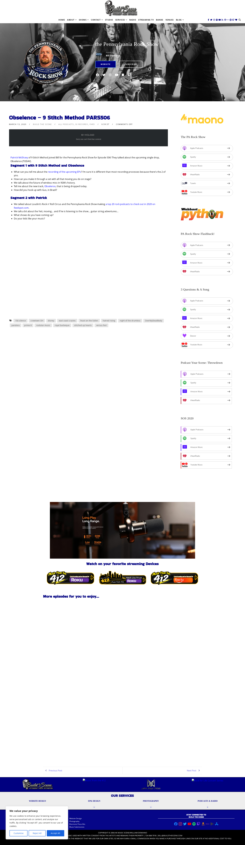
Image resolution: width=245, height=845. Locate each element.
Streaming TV (146, 19)
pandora (15, 325)
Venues (169, 19)
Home (61, 19)
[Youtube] (219, 20)
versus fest (101, 325)
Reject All (37, 833)
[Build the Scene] (121, 8)
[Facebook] (208, 20)
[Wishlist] (236, 20)
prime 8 (28, 325)
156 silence (20, 320)
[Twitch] (233, 20)
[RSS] (222, 20)
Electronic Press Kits (77, 824)
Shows (83, 19)
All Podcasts (66, 124)
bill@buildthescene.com (170, 835)
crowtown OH (36, 320)
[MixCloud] (227, 20)
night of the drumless (130, 320)
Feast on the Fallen (89, 320)
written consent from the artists (99, 835)
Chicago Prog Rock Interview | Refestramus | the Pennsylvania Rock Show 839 (60, 673)
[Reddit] (230, 20)
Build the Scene (42, 124)
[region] (37, 822)
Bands (159, 19)
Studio (109, 19)
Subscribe (131, 64)
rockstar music (43, 325)
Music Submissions (76, 827)
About (70, 19)
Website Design (75, 818)
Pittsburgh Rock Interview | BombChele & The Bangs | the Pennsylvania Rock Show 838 (59, 754)
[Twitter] (211, 20)
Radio (132, 19)
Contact (96, 19)
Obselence (50, 186)
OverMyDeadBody (153, 320)
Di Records (81, 124)
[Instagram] (214, 20)
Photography (74, 821)
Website (105, 64)
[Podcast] (225, 20)
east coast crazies (67, 320)
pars (92, 124)
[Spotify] (216, 20)
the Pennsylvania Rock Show (127, 44)
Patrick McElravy (19, 157)
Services (120, 19)
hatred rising (109, 320)
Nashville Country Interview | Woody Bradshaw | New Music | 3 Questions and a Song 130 (61, 713)
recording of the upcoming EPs (64, 171)
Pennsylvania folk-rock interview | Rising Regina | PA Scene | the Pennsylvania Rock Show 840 (62, 632)
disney (51, 320)
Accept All (55, 833)
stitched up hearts (83, 325)
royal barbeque (62, 325)
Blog (179, 19)
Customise (19, 833)
